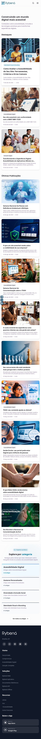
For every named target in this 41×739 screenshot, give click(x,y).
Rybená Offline (7, 689)
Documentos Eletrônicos (10, 683)
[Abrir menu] (37, 3)
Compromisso (7, 659)
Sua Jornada (6, 655)
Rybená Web (6, 676)
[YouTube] (25, 644)
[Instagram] (9, 644)
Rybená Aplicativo (8, 679)
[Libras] (1, 297)
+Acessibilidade (7, 707)
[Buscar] (33, 3)
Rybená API (6, 686)
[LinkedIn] (15, 644)
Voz (3, 703)
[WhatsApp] (20, 644)
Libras (4, 700)
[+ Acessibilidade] (1, 303)
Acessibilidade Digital (9, 662)
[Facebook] (4, 644)
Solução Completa (8, 665)
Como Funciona (7, 710)
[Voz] (1, 300)
